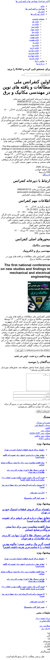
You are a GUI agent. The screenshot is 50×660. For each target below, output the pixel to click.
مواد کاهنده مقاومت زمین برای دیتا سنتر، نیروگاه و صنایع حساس (27, 528)
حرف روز (45, 628)
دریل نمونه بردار (42, 618)
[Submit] (23, 75)
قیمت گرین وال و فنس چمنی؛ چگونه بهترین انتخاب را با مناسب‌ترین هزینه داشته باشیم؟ (23, 479)
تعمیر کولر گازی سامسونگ (34, 498)
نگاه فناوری (44, 621)
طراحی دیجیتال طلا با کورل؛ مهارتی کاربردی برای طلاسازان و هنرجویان (26, 537)
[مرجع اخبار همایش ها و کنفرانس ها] (33, 1)
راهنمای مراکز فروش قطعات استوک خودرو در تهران (24, 450)
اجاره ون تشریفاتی (37, 493)
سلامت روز (44, 626)
